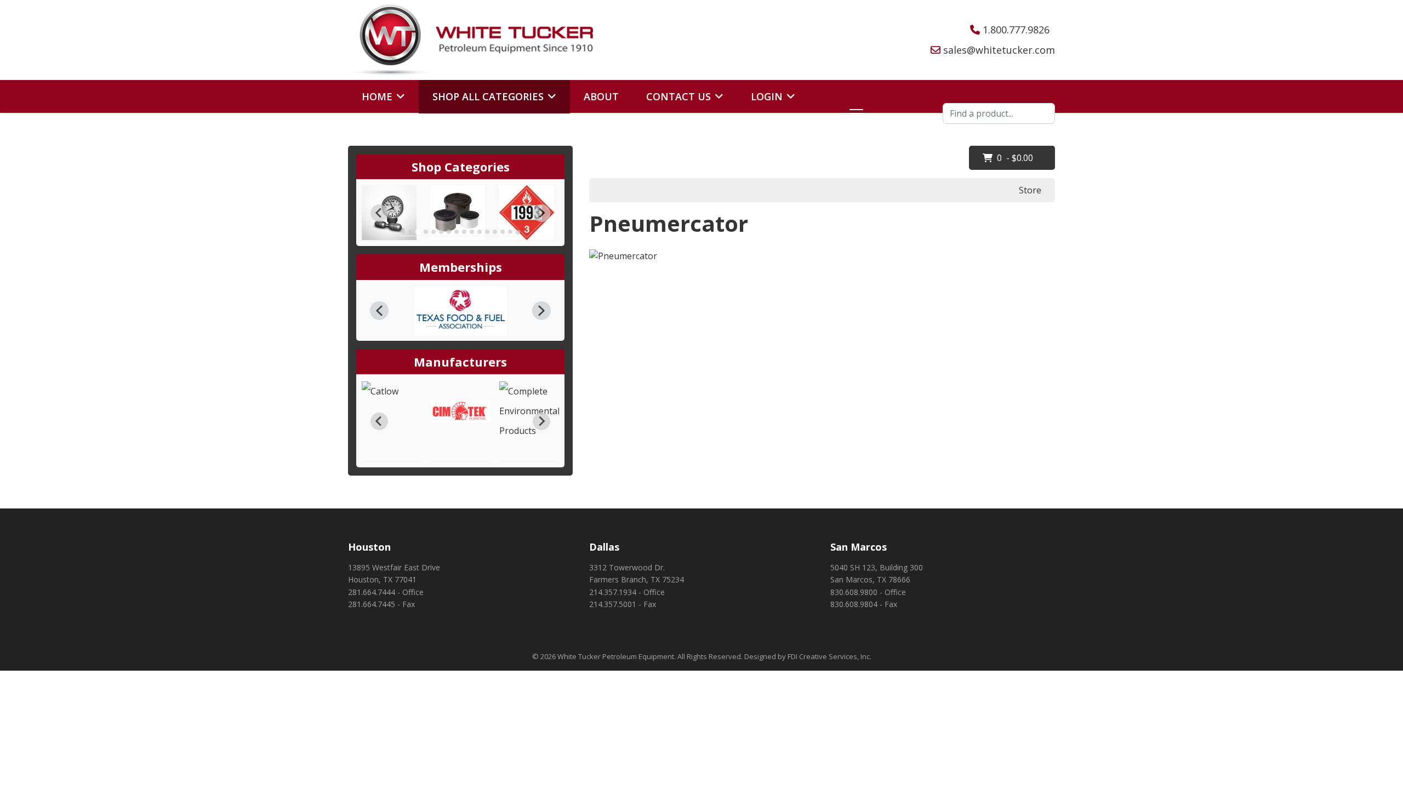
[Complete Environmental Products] (529, 411)
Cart (374, 129)
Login (767, 96)
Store (1030, 190)
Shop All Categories (488, 96)
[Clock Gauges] (391, 212)
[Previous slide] (379, 213)
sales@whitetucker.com (999, 49)
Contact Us (678, 96)
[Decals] (529, 212)
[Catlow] (391, 391)
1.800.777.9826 (1016, 29)
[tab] (403, 232)
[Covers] (460, 212)
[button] (379, 310)
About (601, 96)
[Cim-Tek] (460, 411)
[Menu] (854, 113)
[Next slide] (541, 213)
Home (377, 96)
